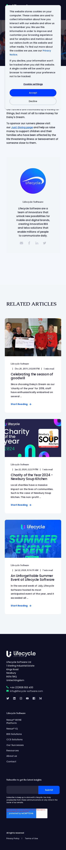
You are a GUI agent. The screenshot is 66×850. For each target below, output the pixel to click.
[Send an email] (21, 243)
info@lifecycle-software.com (26, 691)
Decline (33, 101)
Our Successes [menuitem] (15, 745)
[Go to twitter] (44, 243)
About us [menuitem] (11, 756)
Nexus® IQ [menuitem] (12, 728)
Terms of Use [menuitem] (31, 838)
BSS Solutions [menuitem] (14, 734)
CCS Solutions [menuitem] (14, 739)
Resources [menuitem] (12, 750)
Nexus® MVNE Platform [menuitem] (13, 721)
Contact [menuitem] (11, 761)
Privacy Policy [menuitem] (12, 838)
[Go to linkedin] (37, 243)
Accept (33, 92)
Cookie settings (33, 84)
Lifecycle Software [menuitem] (15, 713)
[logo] (21, 654)
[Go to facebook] (29, 243)
